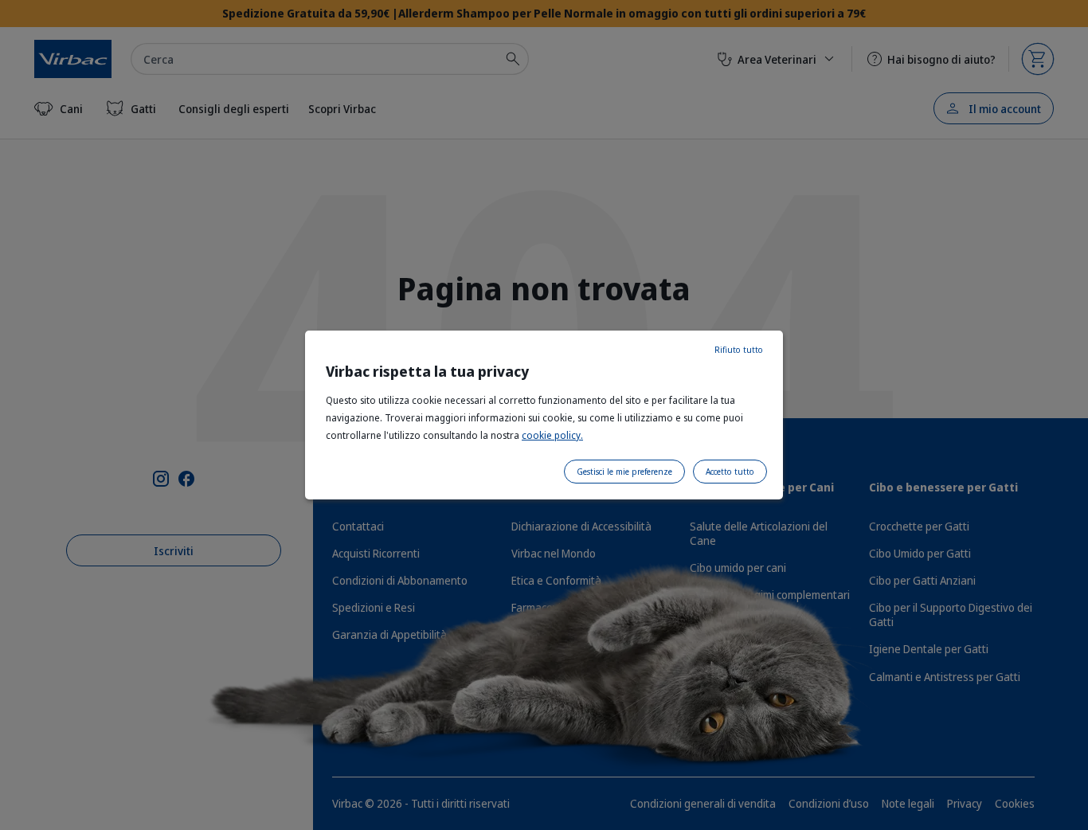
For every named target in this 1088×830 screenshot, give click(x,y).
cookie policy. (552, 435)
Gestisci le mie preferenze (624, 471)
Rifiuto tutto (738, 349)
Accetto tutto (730, 471)
